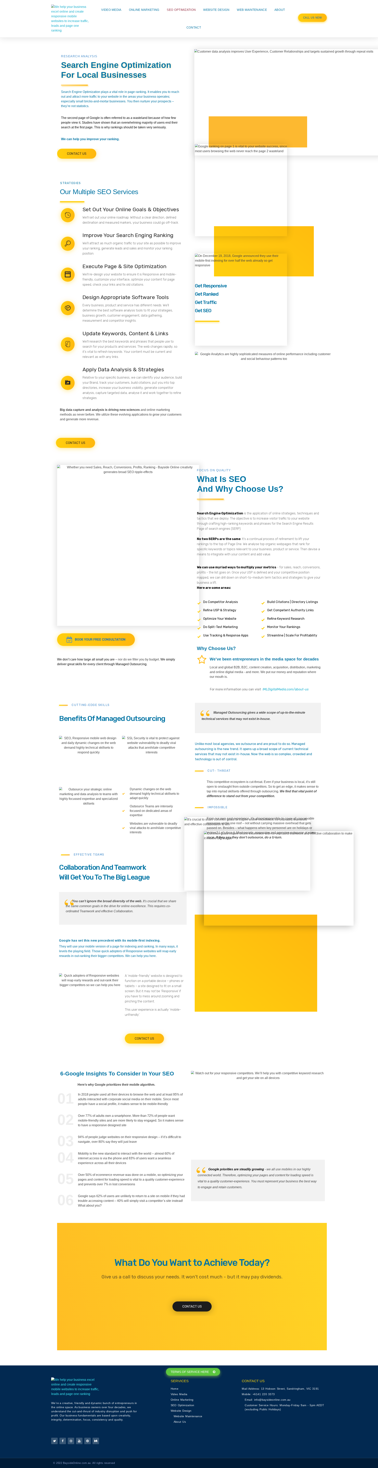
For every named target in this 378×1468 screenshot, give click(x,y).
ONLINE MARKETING (144, 9)
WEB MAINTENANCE (252, 9)
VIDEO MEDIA (111, 9)
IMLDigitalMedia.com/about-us (286, 689)
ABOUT (279, 9)
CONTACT (193, 27)
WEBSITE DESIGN (216, 9)
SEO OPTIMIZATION (181, 9)
